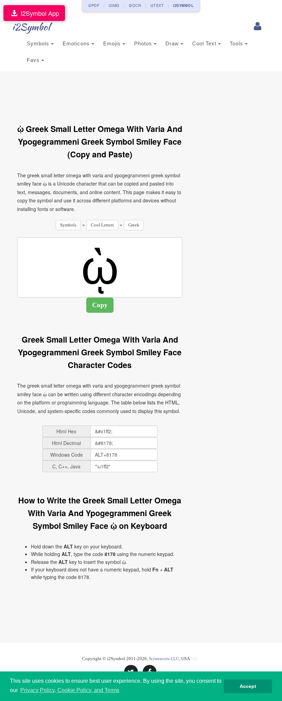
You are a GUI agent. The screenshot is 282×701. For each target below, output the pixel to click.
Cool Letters (102, 224)
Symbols (39, 43)
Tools (237, 43)
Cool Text (205, 43)
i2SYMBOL (183, 5)
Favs (34, 60)
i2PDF (94, 5)
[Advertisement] (142, 93)
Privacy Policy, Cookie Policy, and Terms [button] (69, 690)
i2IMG (114, 5)
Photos (144, 43)
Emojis (112, 43)
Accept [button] (248, 686)
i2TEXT (157, 5)
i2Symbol (31, 27)
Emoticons (77, 43)
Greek (133, 224)
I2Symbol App (38, 13)
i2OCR (135, 5)
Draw (173, 43)
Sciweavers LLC (164, 658)
